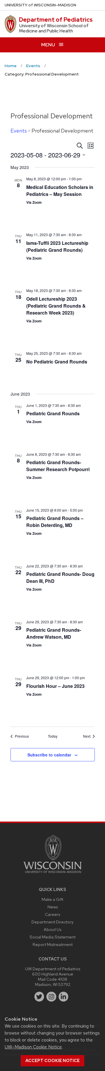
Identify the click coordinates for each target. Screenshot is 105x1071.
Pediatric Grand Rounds (53, 413)
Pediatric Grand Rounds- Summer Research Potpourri (58, 466)
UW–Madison (40, 5)
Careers (52, 914)
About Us (52, 929)
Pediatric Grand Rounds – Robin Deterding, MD (54, 521)
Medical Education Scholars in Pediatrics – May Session (59, 190)
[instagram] (51, 997)
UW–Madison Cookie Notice (33, 1047)
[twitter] (39, 997)
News (53, 907)
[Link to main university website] (52, 874)
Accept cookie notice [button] (52, 1060)
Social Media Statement (52, 937)
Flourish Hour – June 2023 (55, 686)
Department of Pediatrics (56, 19)
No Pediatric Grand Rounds (56, 361)
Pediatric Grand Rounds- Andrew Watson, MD (53, 633)
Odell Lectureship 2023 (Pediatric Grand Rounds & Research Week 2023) (56, 305)
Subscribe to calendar (49, 755)
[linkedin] (64, 997)
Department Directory (53, 922)
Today (52, 736)
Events (18, 130)
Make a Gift (52, 899)
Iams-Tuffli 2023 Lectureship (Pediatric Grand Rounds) (57, 246)
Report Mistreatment (53, 944)
